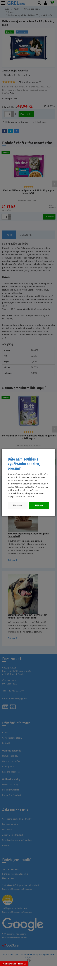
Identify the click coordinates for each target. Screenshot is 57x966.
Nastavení (17, 505)
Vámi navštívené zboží (12, 963)
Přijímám (39, 505)
